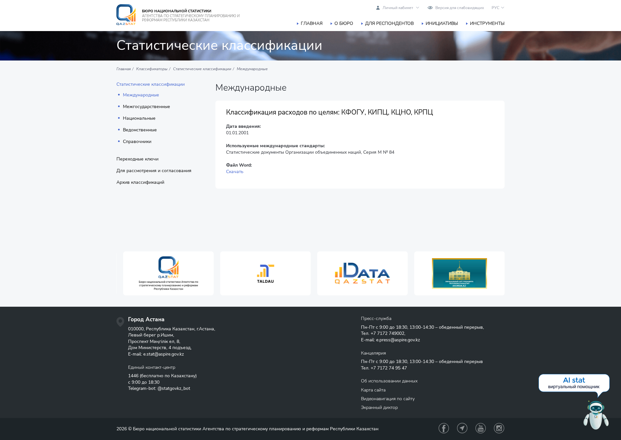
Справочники (137, 142)
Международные (141, 95)
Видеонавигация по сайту (388, 399)
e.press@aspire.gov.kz (398, 340)
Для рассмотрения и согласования (153, 171)
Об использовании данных (389, 381)
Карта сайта (373, 390)
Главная (311, 23)
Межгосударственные (146, 107)
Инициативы (442, 23)
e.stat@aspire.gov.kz (163, 354)
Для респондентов (389, 23)
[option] (165, 273)
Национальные (139, 118)
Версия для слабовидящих (459, 7)
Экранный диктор (379, 407)
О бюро (343, 23)
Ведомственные (140, 130)
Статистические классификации (150, 84)
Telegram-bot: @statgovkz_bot (159, 388)
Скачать (235, 172)
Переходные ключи (137, 159)
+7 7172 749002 (387, 333)
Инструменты (487, 23)
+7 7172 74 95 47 (389, 368)
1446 (133, 376)
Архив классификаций (140, 182)
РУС (495, 7)
